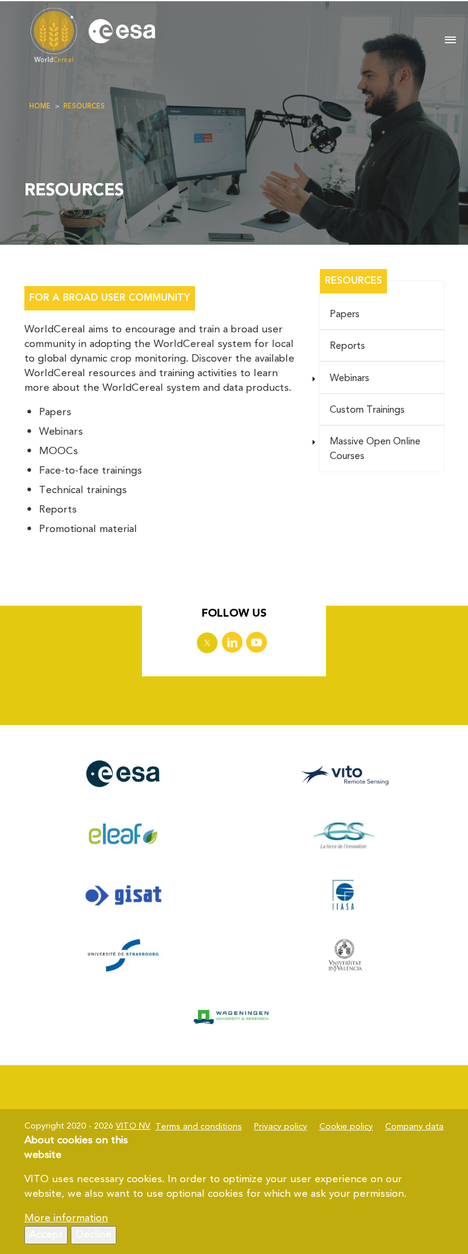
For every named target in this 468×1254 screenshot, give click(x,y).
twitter (207, 642)
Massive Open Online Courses (375, 449)
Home (40, 106)
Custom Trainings (367, 410)
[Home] (223, 36)
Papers (345, 315)
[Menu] (450, 40)
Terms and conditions (198, 1127)
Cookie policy (346, 1127)
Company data (414, 1127)
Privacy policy (280, 1127)
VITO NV (133, 1126)
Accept (46, 1235)
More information (66, 1218)
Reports (347, 346)
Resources (84, 106)
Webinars (349, 379)
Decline (94, 1235)
